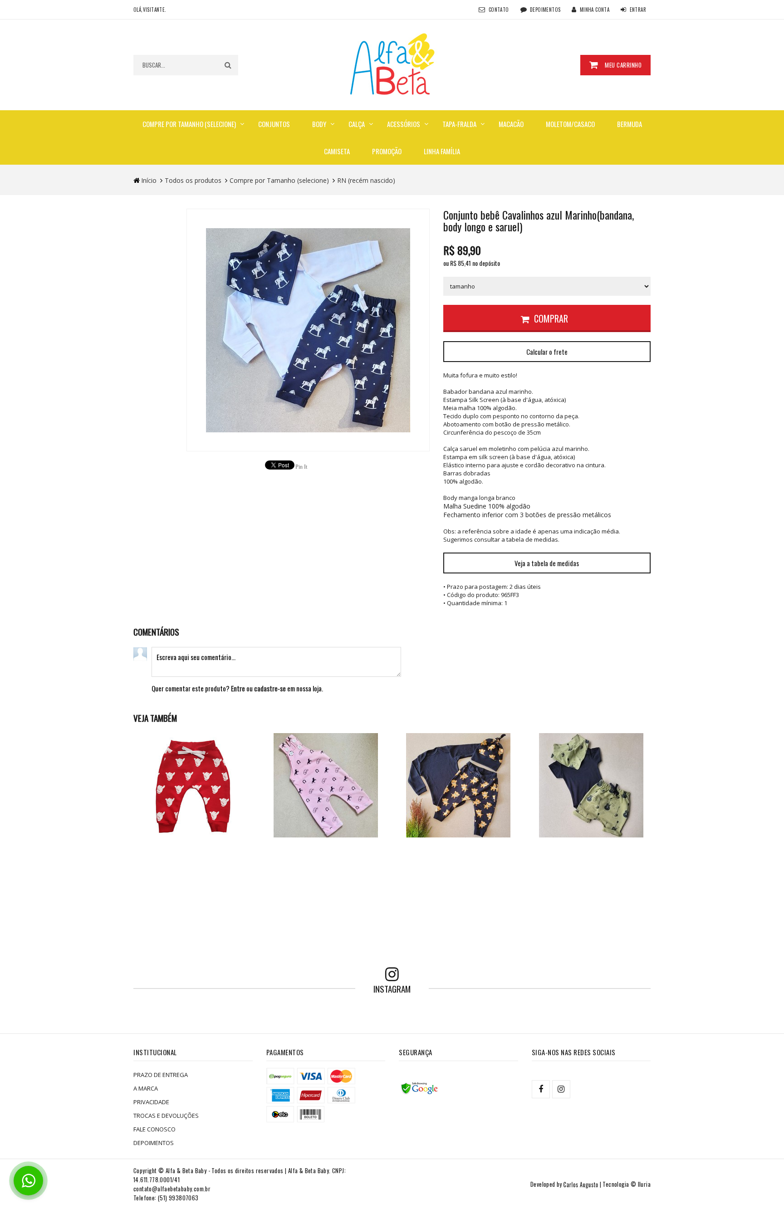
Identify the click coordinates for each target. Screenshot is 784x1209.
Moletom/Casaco (570, 124)
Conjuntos (274, 124)
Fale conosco (154, 1129)
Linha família (442, 151)
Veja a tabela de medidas (546, 563)
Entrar (638, 9)
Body (319, 124)
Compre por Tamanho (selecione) (189, 124)
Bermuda (629, 124)
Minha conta (594, 9)
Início (149, 180)
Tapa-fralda (459, 124)
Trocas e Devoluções (166, 1115)
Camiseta (337, 151)
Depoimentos (545, 9)
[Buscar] (228, 65)
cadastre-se (270, 688)
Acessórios (403, 124)
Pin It (301, 467)
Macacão (511, 124)
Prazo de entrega (160, 1075)
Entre (238, 688)
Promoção (387, 151)
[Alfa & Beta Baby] (392, 64)
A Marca (145, 1088)
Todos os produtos (193, 180)
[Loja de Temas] (581, 1184)
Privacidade (151, 1102)
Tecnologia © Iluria (627, 1184)
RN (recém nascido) (366, 180)
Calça (356, 124)
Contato (499, 9)
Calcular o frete (547, 352)
